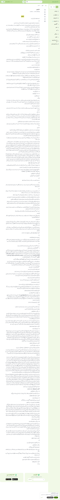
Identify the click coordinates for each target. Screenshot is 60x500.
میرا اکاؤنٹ (56, 11)
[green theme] (56, 7)
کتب (56, 30)
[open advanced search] (27, 2)
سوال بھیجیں (56, 34)
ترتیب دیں (42, 497)
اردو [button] (2, 1)
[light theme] (54, 7)
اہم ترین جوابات (55, 21)
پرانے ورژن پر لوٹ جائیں (54, 44)
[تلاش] (23, 2)
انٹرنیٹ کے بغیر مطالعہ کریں (53, 41)
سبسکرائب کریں (30, 479)
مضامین (56, 27)
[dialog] (49, 495)
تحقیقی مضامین (55, 24)
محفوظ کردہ (56, 37)
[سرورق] (46, 6)
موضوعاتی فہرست (55, 15)
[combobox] (35, 1)
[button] (45, 10)
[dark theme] (51, 7)
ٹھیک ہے (56, 497)
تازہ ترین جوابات (55, 18)
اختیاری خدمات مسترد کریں (50, 497)
